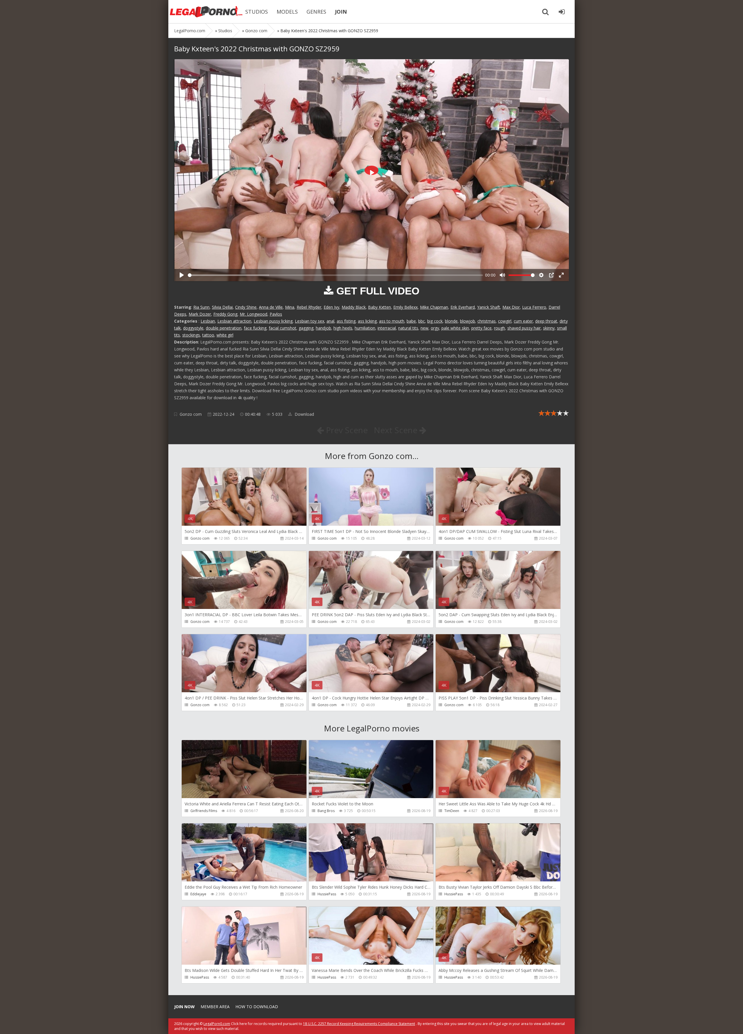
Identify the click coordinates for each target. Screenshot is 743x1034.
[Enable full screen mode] (561, 275)
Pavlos (276, 314)
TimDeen (451, 810)
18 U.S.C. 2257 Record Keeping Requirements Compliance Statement (359, 1023)
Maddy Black (354, 307)
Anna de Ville (271, 307)
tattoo (208, 335)
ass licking (367, 321)
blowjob (467, 321)
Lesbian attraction (234, 321)
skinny (549, 328)
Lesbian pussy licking (273, 321)
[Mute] (502, 275)
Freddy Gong (225, 314)
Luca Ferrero (534, 307)
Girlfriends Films (203, 810)
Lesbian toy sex (309, 321)
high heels (342, 328)
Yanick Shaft (488, 307)
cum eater (523, 321)
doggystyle (193, 328)
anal (330, 321)
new (424, 328)
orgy (435, 328)
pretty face (481, 328)
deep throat (546, 321)
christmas (486, 321)
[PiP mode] (551, 275)
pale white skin (455, 328)
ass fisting (346, 321)
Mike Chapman (434, 307)
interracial (387, 328)
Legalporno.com (206, 11)
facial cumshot (282, 328)
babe (411, 321)
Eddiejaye (198, 894)
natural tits (408, 328)
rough (499, 328)
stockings (191, 335)
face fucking (255, 328)
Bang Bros (326, 810)
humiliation (365, 328)
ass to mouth (391, 321)
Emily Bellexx (405, 307)
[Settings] (541, 275)
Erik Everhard (462, 307)
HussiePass (327, 894)
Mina (289, 307)
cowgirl (504, 321)
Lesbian (208, 321)
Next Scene (396, 429)
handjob (323, 328)
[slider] (335, 275)
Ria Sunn (201, 307)
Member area (215, 1006)
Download (303, 414)
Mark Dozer (200, 314)
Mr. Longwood (253, 314)
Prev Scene (346, 429)
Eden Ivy (331, 307)
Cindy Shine (246, 307)
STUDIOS (256, 11)
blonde (451, 321)
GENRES (316, 11)
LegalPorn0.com (216, 1023)
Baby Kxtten (379, 307)
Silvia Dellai (222, 307)
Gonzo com (191, 414)
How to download (256, 1006)
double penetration (223, 328)
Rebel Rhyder (309, 307)
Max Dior (511, 307)
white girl (225, 335)
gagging (306, 328)
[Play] (181, 275)
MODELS (287, 11)
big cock (435, 321)
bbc (421, 321)
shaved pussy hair (524, 328)
